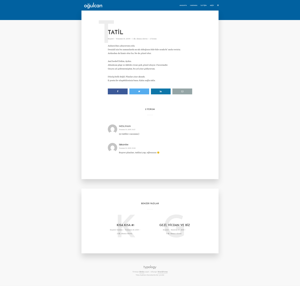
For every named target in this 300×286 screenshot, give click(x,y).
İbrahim (123, 145)
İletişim (204, 5)
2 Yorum (153, 39)
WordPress (163, 272)
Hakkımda (193, 5)
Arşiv (212, 5)
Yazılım (119, 230)
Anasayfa (183, 5)
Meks (141, 272)
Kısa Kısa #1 (125, 225)
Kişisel (111, 39)
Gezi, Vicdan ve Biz (174, 225)
